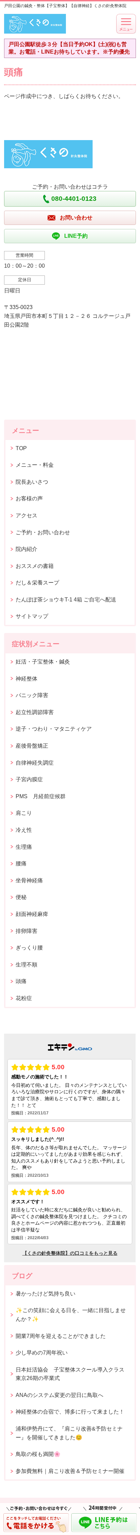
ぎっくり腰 (29, 948)
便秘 (21, 897)
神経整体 (26, 679)
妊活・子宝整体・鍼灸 (43, 662)
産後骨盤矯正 (32, 746)
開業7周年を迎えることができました (61, 1336)
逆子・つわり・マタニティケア (54, 729)
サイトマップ (32, 616)
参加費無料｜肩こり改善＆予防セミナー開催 (70, 1471)
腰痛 (21, 863)
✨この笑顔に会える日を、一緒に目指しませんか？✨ (71, 1314)
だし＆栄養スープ (37, 583)
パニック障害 (32, 695)
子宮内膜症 (29, 779)
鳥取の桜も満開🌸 (38, 1454)
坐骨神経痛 (29, 880)
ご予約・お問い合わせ (43, 532)
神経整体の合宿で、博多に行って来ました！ (70, 1412)
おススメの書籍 (35, 566)
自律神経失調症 (35, 763)
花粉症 (24, 998)
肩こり (24, 813)
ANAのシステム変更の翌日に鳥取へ (59, 1395)
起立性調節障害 (35, 712)
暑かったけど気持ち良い (45, 1294)
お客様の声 (29, 498)
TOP (21, 448)
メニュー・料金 (35, 465)
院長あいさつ (32, 482)
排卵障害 (26, 931)
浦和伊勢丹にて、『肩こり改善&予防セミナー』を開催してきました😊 (69, 1433)
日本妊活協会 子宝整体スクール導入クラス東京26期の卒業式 (70, 1374)
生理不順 (26, 964)
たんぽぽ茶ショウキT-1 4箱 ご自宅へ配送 (66, 599)
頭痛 (21, 981)
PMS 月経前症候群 (41, 796)
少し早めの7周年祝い (42, 1353)
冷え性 (24, 830)
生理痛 (24, 847)
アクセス (26, 515)
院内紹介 (26, 549)
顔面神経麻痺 (32, 914)
